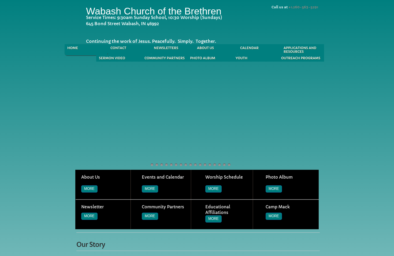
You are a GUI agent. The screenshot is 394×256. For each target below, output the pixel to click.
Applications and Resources (300, 50)
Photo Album (202, 58)
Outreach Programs (300, 58)
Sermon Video (112, 58)
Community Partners (164, 58)
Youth (241, 58)
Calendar (249, 48)
